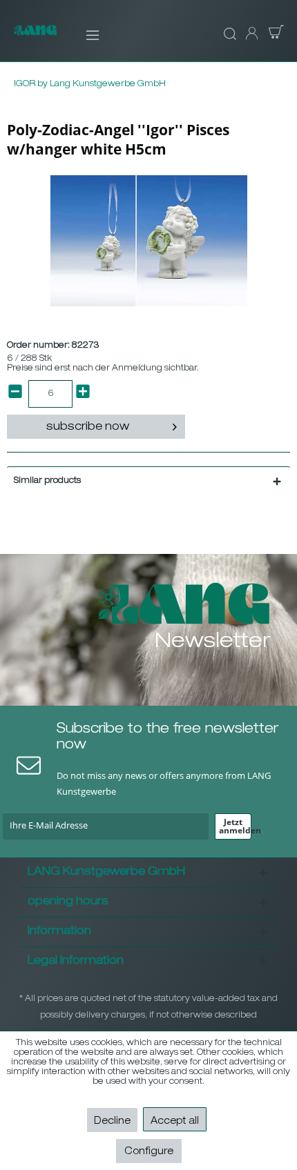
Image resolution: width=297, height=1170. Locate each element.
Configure (148, 1152)
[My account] (250, 34)
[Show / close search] (228, 34)
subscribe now (87, 427)
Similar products (47, 481)
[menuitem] (83, 34)
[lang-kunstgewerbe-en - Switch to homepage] (35, 37)
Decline (112, 1122)
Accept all (175, 1122)
